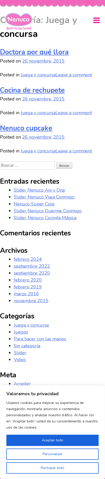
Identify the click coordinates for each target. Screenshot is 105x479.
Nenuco (20, 21)
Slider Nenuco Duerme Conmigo (48, 211)
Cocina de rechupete (32, 90)
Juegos (21, 332)
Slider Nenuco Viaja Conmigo (44, 197)
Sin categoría (27, 346)
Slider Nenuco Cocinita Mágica (45, 218)
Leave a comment (74, 75)
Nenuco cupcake (26, 128)
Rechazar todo (52, 467)
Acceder (22, 384)
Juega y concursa (38, 75)
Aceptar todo (52, 440)
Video (20, 360)
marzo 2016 (26, 294)
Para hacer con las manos (40, 339)
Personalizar (52, 454)
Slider (20, 353)
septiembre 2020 (32, 273)
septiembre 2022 (32, 266)
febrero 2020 (28, 280)
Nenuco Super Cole (34, 204)
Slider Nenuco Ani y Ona (39, 190)
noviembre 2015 (31, 301)
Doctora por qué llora (34, 52)
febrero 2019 (28, 287)
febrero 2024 (28, 259)
